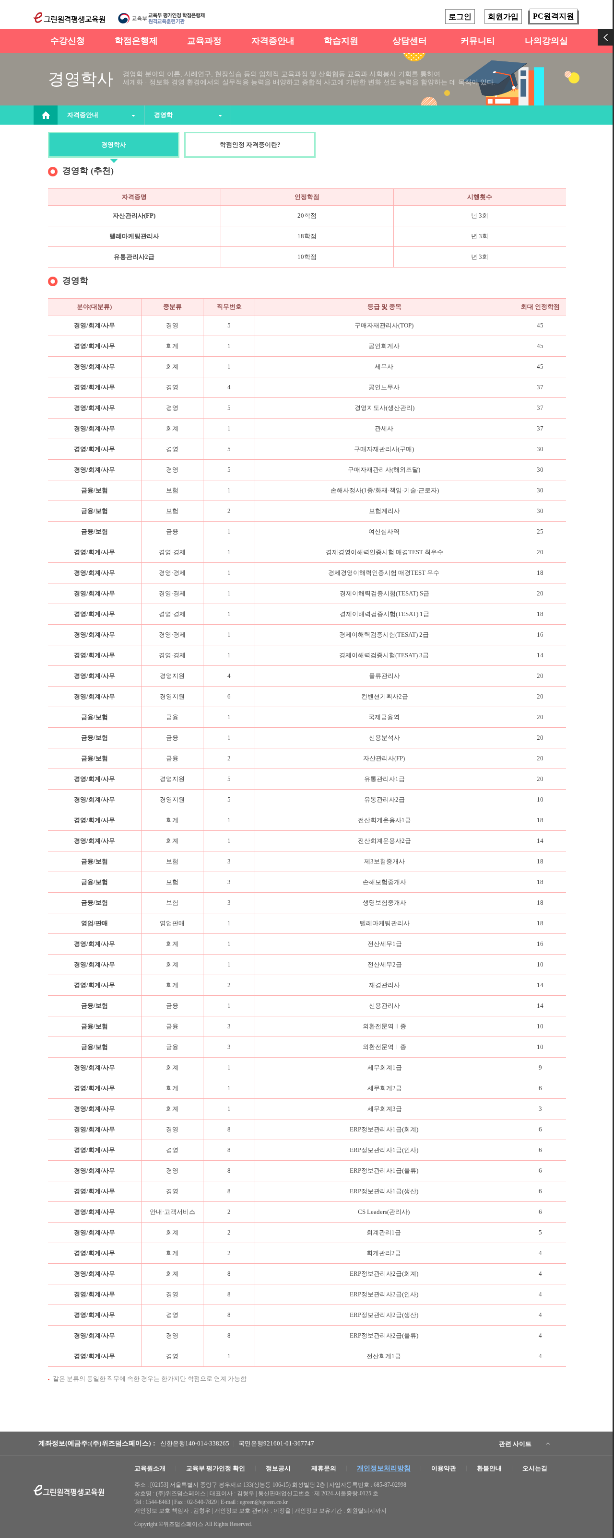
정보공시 (278, 1468)
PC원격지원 (553, 16)
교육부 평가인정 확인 (215, 1468)
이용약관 (443, 1468)
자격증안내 (273, 41)
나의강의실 (546, 41)
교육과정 (204, 41)
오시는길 (534, 1468)
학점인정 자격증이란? (250, 144)
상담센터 (409, 41)
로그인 (460, 16)
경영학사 (113, 144)
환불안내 (489, 1468)
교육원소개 (149, 1468)
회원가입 (503, 16)
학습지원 (341, 41)
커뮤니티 (477, 41)
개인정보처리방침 (384, 1468)
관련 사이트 (515, 1443)
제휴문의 (323, 1468)
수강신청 (67, 41)
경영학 (163, 114)
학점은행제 (136, 41)
